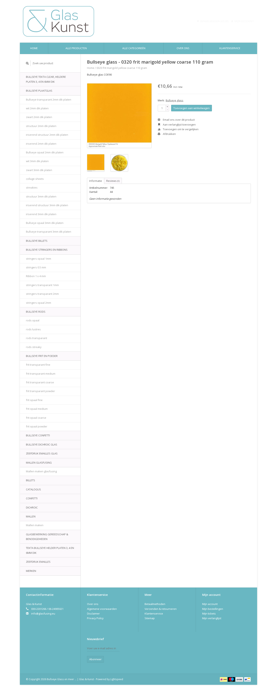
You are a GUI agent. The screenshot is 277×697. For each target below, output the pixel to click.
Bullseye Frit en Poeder (42, 356)
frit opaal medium (37, 409)
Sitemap (150, 618)
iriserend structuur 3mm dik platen (47, 205)
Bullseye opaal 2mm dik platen (44, 152)
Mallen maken (34, 525)
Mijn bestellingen (212, 609)
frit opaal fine (34, 400)
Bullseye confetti (38, 435)
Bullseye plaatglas (39, 90)
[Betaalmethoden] (224, 679)
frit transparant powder (40, 391)
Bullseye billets (36, 241)
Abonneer (95, 659)
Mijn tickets (209, 613)
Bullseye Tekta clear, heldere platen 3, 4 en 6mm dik (46, 79)
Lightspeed (116, 679)
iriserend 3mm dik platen (41, 214)
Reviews (113, 181)
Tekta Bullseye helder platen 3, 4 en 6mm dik (50, 550)
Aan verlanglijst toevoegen (179, 124)
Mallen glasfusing (39, 462)
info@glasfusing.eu (43, 613)
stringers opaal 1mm (38, 258)
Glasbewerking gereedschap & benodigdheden (47, 536)
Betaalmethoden (155, 604)
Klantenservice (229, 48)
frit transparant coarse (40, 382)
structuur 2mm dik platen (41, 126)
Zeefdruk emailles (38, 562)
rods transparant (36, 338)
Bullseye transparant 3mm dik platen (48, 231)
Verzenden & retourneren (161, 609)
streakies (32, 187)
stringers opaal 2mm (38, 303)
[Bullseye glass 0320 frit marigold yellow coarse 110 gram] (119, 115)
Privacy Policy (95, 618)
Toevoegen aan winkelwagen (191, 108)
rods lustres (33, 329)
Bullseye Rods (35, 311)
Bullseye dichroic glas (41, 444)
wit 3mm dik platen (37, 161)
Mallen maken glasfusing (41, 471)
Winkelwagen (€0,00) (214, 21)
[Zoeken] (27, 63)
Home (34, 48)
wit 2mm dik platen (37, 108)
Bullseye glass (174, 100)
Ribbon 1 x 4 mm (36, 276)
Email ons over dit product (178, 119)
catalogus (33, 489)
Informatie (95, 181)
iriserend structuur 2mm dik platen (47, 135)
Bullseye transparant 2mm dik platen (48, 99)
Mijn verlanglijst (211, 618)
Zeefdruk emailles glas (42, 453)
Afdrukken (169, 134)
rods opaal (32, 320)
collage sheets (35, 179)
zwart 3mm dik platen (39, 170)
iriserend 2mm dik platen (41, 143)
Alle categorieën (133, 48)
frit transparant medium (40, 373)
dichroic (32, 507)
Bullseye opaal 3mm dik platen (44, 223)
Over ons (183, 48)
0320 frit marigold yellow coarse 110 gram (122, 68)
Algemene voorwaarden (102, 609)
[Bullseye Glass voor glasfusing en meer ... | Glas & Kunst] (87, 21)
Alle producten (76, 48)
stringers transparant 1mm (42, 285)
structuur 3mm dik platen (41, 196)
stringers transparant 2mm (42, 294)
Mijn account (244, 21)
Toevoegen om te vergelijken (180, 129)
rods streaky (34, 347)
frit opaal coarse (36, 418)
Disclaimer (93, 613)
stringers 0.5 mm (36, 267)
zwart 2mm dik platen (39, 117)
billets (30, 480)
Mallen (30, 516)
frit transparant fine (38, 364)
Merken (31, 571)
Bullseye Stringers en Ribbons (47, 249)
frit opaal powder (36, 426)
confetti (32, 498)
